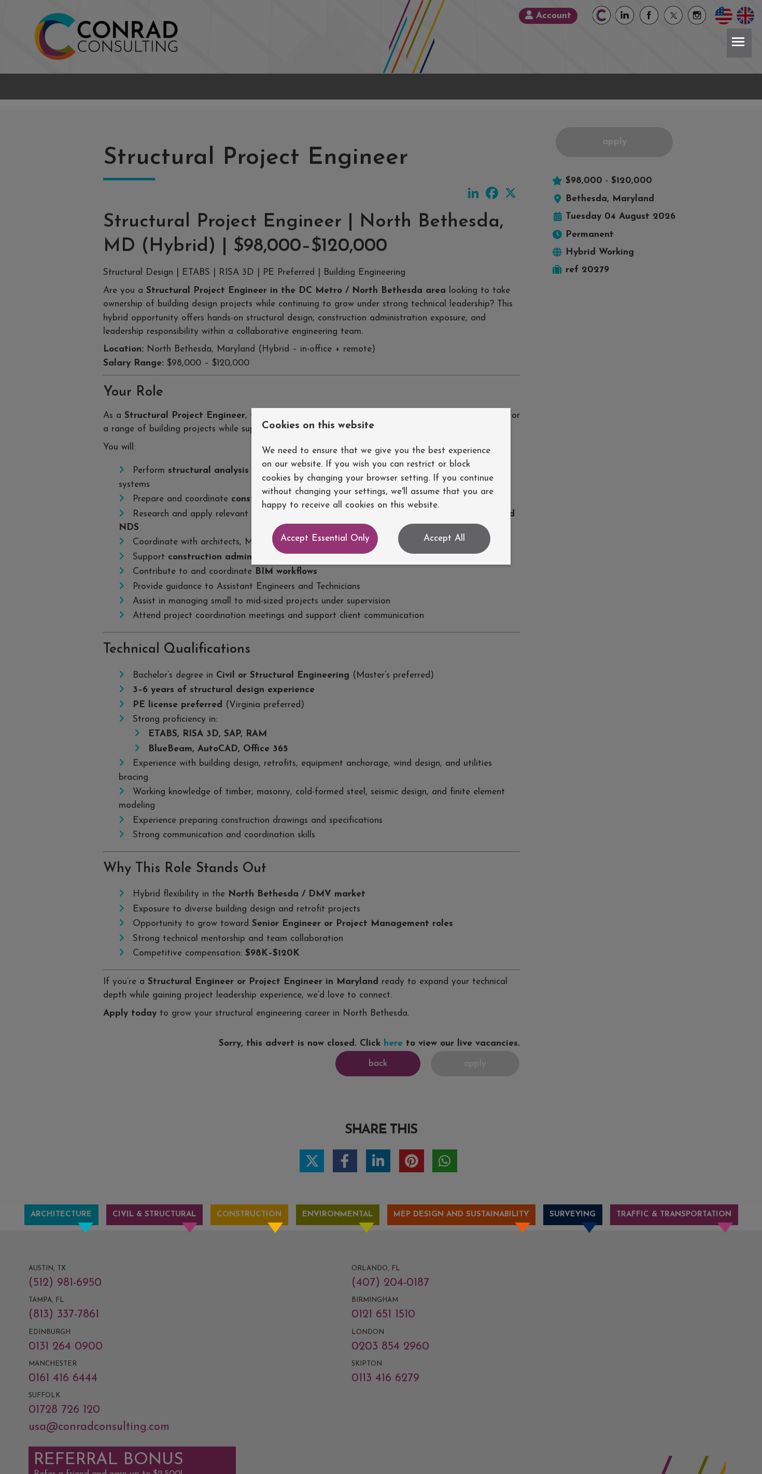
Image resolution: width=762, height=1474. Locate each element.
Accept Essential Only (325, 538)
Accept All (444, 538)
